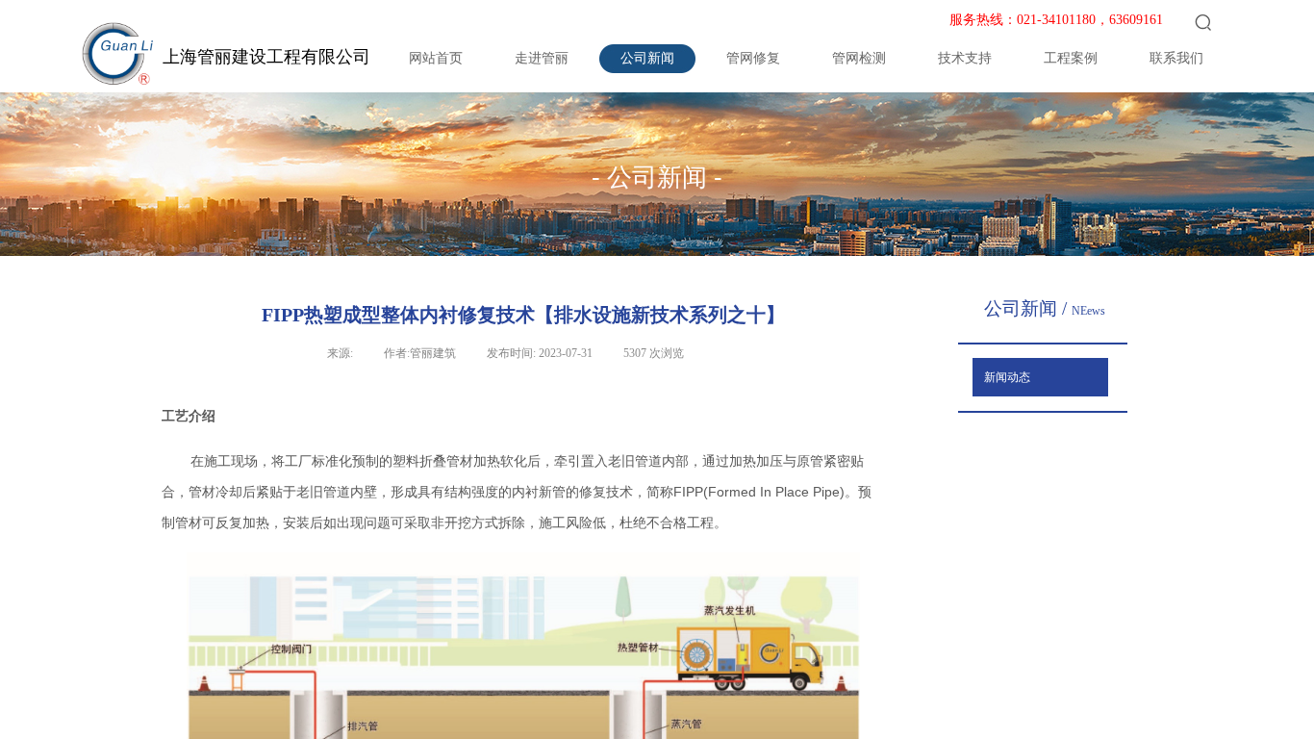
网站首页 (436, 58)
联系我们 (1176, 58)
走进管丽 (542, 58)
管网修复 (753, 58)
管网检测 (859, 58)
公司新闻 (647, 58)
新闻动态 (1007, 377)
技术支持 (965, 58)
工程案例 (1071, 58)
